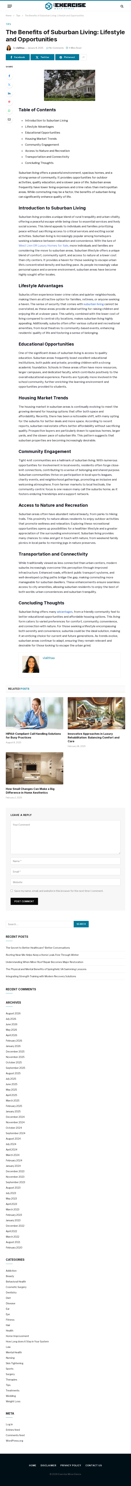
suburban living (94, 304)
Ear (8, 1308)
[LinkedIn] (9, 93)
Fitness (10, 1319)
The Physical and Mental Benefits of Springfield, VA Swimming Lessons (46, 969)
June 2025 (11, 1084)
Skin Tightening (14, 1363)
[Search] (121, 6)
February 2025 (14, 1106)
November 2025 (15, 1056)
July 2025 (11, 1078)
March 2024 (12, 1155)
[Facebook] (9, 75)
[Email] (9, 119)
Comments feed (15, 1435)
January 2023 (13, 1220)
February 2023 (14, 1214)
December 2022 (15, 1225)
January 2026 (13, 1046)
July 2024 (11, 1144)
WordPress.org (14, 1440)
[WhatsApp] (9, 110)
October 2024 (14, 1127)
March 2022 (12, 1236)
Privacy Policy (70, 1465)
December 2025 (15, 1051)
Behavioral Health (16, 1281)
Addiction (11, 1270)
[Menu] (10, 6)
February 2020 (14, 1247)
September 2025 (15, 1067)
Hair (8, 1325)
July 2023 (11, 1193)
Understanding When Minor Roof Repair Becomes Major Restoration (44, 962)
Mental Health (14, 1352)
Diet (8, 1297)
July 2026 (11, 1018)
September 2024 (15, 1133)
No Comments (56, 48)
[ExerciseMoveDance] (65, 6)
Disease (10, 1303)
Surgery (10, 1374)
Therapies (11, 1379)
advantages (65, 611)
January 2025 (13, 1111)
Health (9, 1330)
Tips (8, 24)
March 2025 (12, 1100)
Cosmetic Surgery (16, 1287)
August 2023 (13, 1187)
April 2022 (11, 1231)
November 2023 (15, 1176)
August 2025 (13, 1073)
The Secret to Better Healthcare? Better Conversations (38, 947)
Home (33, 1465)
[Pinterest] (9, 102)
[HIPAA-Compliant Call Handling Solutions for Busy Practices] (34, 713)
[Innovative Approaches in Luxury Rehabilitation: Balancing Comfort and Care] (96, 713)
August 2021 (13, 1242)
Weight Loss (13, 1401)
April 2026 (11, 1035)
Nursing (10, 1357)
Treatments (12, 1390)
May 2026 (11, 1029)
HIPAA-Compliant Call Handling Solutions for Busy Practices (33, 735)
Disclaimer (48, 1465)
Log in (9, 1424)
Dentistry (11, 1292)
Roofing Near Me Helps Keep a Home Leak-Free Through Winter (42, 954)
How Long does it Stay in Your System (27, 1341)
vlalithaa (20, 48)
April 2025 (11, 1095)
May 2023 (11, 1198)
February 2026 (14, 1040)
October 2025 (14, 1062)
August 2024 (13, 1138)
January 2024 (13, 1165)
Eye (8, 1314)
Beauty (10, 1276)
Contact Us (93, 1465)
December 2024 (15, 1116)
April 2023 (11, 1204)
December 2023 (15, 1171)
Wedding (11, 1395)
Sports (9, 1368)
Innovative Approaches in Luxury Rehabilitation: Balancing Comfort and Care (93, 737)
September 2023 (15, 1182)
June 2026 (11, 1024)
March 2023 (12, 1209)
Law (8, 1346)
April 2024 (11, 1149)
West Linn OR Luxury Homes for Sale (43, 245)
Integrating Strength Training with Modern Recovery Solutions (41, 976)
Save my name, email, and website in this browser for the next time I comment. (58, 890)
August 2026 (13, 1013)
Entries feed (13, 1429)
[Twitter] (9, 84)
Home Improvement (17, 1336)
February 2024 (14, 1160)
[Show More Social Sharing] (83, 57)
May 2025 (11, 1089)
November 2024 (15, 1122)
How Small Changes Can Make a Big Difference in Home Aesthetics (30, 790)
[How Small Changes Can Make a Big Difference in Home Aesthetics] (34, 768)
